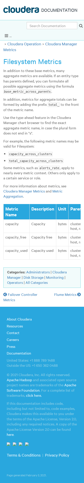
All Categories (37, 282)
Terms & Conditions (24, 454)
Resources (15, 325)
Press (11, 346)
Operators (15, 282)
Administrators (38, 271)
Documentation (19, 353)
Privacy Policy (57, 454)
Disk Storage (33, 277)
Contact (13, 332)
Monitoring (55, 277)
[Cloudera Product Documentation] (21, 10)
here (10, 434)
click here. (34, 395)
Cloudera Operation (24, 43)
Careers (13, 339)
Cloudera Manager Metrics (24, 190)
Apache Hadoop (19, 379)
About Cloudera (19, 319)
